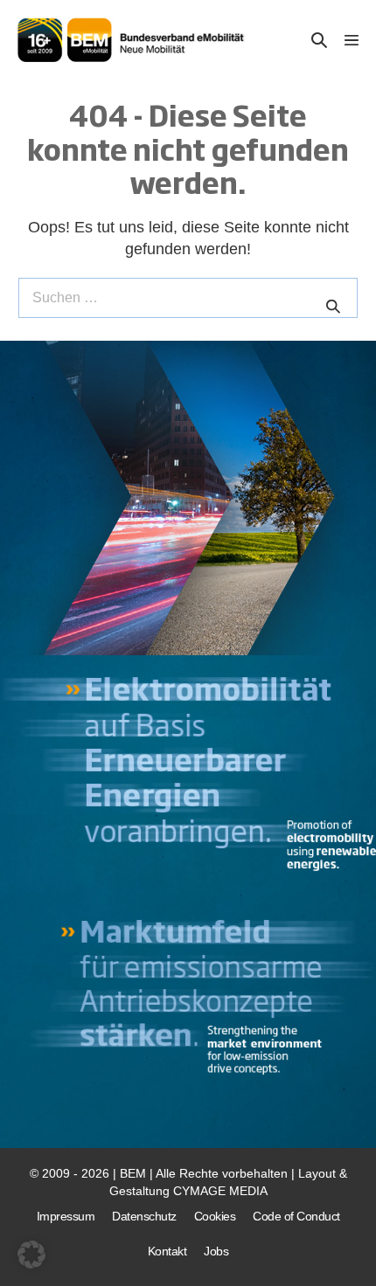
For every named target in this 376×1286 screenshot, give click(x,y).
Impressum (66, 1216)
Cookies (215, 1216)
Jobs (216, 1251)
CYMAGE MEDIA (220, 1191)
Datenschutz (144, 1216)
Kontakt (167, 1251)
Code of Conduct (296, 1216)
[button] (319, 40)
